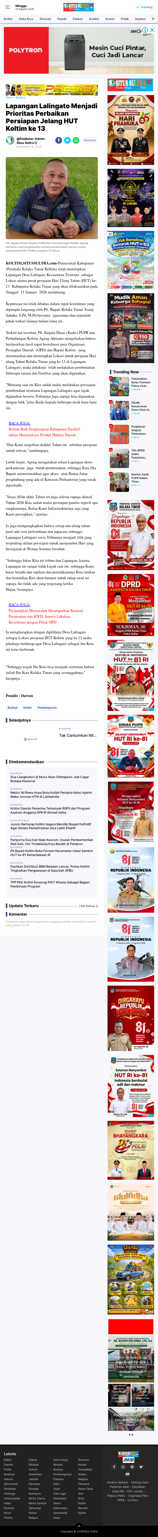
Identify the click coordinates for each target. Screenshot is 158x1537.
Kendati (83, 1508)
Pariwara (83, 1483)
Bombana (35, 1493)
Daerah (61, 19)
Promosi (9, 1508)
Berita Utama (37, 1498)
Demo (57, 1503)
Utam (56, 1517)
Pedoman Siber (119, 1486)
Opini (56, 1488)
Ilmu (80, 1493)
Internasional (12, 1498)
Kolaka (82, 1474)
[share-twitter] (67, 140)
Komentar (89, 140)
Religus (33, 1517)
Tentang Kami (139, 1482)
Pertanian (10, 1488)
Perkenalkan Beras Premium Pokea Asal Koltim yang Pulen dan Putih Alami (141, 382)
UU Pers (132, 1500)
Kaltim (82, 1503)
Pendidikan (85, 1469)
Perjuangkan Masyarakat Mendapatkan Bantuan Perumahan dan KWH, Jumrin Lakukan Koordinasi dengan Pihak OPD (46, 616)
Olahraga (9, 1493)
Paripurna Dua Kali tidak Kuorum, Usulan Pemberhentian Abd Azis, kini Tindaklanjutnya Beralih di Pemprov (51, 842)
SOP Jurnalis (135, 1491)
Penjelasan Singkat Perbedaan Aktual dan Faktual (138, 430)
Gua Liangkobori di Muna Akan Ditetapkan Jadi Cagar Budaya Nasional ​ (49, 779)
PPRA (121, 1500)
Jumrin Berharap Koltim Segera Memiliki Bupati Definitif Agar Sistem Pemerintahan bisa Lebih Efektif (50, 826)
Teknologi (35, 1508)
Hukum (8, 1479)
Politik (125, 19)
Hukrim (33, 1469)
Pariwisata (59, 1498)
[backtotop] (79, 1527)
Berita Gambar (38, 1503)
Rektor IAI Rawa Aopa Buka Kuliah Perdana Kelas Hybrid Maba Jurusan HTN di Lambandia (51, 794)
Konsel (110, 19)
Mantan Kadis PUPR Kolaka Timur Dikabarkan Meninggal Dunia (140, 478)
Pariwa (8, 1517)
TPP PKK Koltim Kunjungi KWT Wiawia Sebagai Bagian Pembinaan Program (50, 884)
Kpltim (82, 1512)
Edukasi (78, 19)
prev (129, 1434)
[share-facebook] (58, 140)
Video (7, 1503)
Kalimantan (60, 1508)
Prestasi (58, 1479)
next (132, 1434)
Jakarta (33, 1479)
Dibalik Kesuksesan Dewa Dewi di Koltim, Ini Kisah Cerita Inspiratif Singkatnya (141, 406)
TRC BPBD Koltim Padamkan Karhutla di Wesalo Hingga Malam (140, 454)
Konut (7, 1512)
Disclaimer (138, 1486)
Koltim (8, 19)
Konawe (34, 1488)
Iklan (56, 1483)
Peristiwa (34, 1483)
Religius (83, 1479)
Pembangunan (47, 707)
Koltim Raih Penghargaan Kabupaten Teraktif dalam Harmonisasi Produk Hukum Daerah (44, 431)
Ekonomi (45, 19)
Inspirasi (140, 19)
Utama (33, 1459)
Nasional (9, 1474)
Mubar (33, 1512)
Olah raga (59, 1493)
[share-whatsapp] (76, 140)
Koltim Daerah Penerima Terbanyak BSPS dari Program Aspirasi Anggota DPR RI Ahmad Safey (50, 810)
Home (9, 97)
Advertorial (11, 1483)
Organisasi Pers (138, 1495)
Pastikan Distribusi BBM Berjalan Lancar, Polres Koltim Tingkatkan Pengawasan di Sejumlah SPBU (50, 868)
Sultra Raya (26, 19)
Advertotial (60, 1512)
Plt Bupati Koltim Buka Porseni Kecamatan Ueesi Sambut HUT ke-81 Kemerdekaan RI (51, 853)
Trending (147, 7)
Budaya (13, 707)
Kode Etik (118, 1491)
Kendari (94, 19)
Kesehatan (35, 1474)
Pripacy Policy (116, 1495)
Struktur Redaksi (117, 1482)
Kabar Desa (85, 1488)
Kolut (81, 1498)
